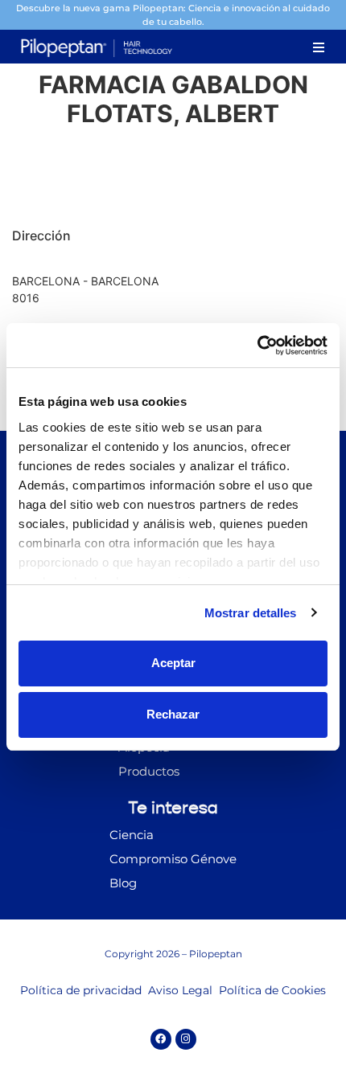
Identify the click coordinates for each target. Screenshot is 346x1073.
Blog (123, 883)
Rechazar (173, 714)
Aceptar (173, 663)
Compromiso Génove (173, 858)
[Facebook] (160, 1039)
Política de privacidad (81, 990)
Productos (148, 771)
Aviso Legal (180, 990)
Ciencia (131, 834)
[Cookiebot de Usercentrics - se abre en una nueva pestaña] (257, 345)
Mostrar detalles (250, 613)
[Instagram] (185, 1039)
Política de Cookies (272, 990)
